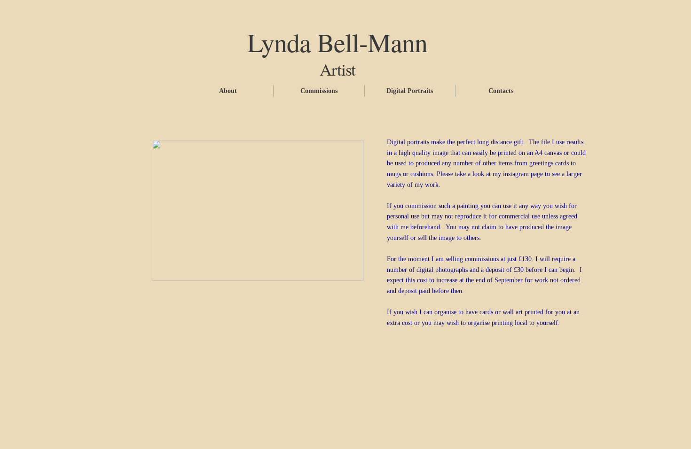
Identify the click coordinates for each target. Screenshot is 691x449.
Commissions (319, 90)
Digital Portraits (409, 90)
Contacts (500, 90)
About (228, 90)
